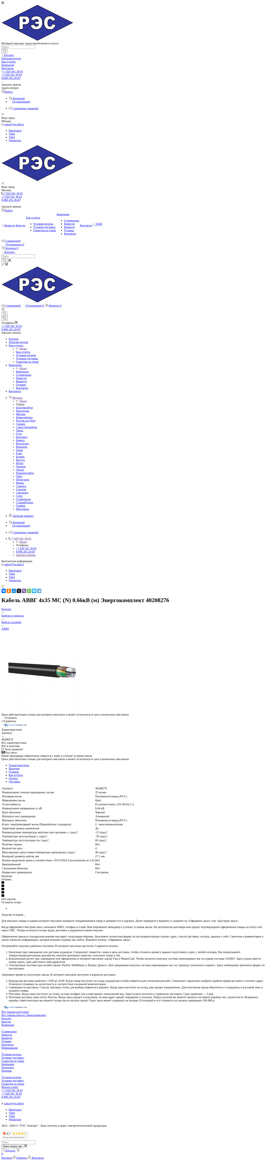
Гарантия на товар (12, 1060)
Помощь (6, 1070)
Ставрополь (23, 499)
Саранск (21, 486)
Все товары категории (15, 1011)
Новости (6, 1034)
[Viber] (24, 591)
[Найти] (4, 51)
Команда (6, 1038)
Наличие (14, 768)
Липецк (21, 466)
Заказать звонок (26, 555)
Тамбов (20, 505)
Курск (19, 463)
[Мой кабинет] (3, 309)
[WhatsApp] (29, 591)
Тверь (19, 430)
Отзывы (14, 771)
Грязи (19, 450)
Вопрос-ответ (9, 1087)
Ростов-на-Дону (26, 420)
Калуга (20, 459)
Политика (7, 1067)
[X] (19, 591)
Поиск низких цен (12, 1146)
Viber (12, 133)
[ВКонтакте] (3, 591)
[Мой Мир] (14, 591)
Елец (19, 453)
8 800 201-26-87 (11, 78)
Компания (22, 371)
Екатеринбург (24, 407)
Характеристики (19, 765)
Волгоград (22, 443)
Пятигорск (22, 479)
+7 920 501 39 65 (12, 71)
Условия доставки (12, 1057)
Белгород (21, 437)
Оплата (13, 778)
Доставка (14, 781)
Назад (23, 348)
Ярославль (22, 509)
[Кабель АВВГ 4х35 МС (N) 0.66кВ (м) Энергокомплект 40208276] (42, 711)
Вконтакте (15, 130)
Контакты (7, 1044)
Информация (9, 1047)
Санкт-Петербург (26, 427)
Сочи (19, 495)
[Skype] (34, 591)
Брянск (20, 440)
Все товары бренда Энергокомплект (23, 1015)
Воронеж (21, 446)
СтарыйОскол (24, 502)
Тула (19, 433)
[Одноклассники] (9, 591)
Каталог (6, 1018)
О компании (9, 1031)
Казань (20, 456)
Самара (20, 423)
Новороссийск (25, 473)
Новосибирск (24, 417)
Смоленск (22, 492)
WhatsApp (15, 140)
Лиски (20, 469)
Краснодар (22, 410)
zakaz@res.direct (14, 124)
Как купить (23, 351)
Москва (20, 414)
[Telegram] (39, 591)
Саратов (21, 489)
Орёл (19, 476)
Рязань (20, 482)
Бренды (6, 1021)
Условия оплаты (11, 1054)
